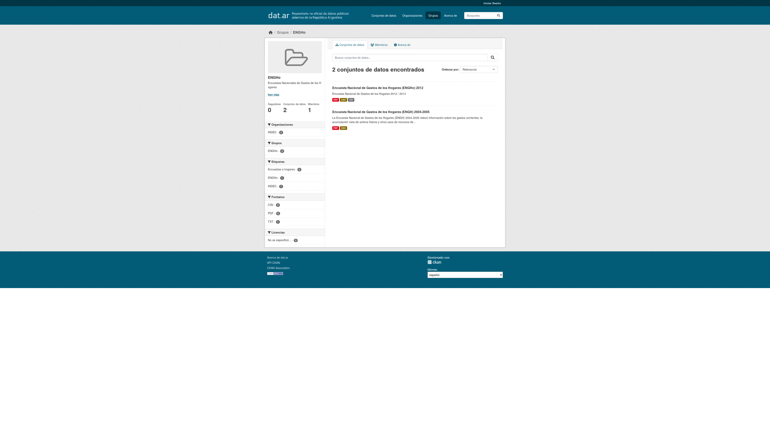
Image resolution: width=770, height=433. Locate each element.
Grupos (433, 15)
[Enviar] (498, 15)
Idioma (432, 269)
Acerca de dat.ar (277, 257)
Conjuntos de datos (384, 15)
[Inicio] (271, 32)
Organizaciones (412, 15)
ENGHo (299, 32)
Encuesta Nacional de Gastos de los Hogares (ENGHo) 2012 (377, 87)
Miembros (381, 45)
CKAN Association (278, 268)
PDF (335, 99)
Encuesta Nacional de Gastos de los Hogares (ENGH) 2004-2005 (381, 111)
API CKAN (273, 263)
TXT (351, 99)
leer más (273, 94)
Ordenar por (450, 69)
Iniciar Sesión (492, 3)
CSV (343, 99)
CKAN (434, 262)
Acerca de (450, 15)
